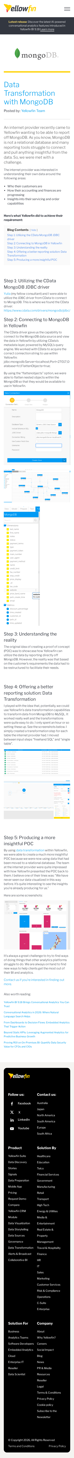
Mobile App (15, 1186)
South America (46, 1121)
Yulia (7, 293)
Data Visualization (19, 1223)
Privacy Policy (45, 1398)
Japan (40, 1109)
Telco (40, 1168)
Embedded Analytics (20, 1349)
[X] (21, 1112)
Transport (43, 1199)
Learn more (47, 29)
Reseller (13, 1368)
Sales (40, 1272)
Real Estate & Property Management (45, 1235)
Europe (41, 1127)
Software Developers (21, 1343)
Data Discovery (17, 1162)
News (40, 1362)
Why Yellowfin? (46, 1337)
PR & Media (44, 1368)
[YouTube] (21, 1129)
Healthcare (43, 1156)
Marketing (43, 1278)
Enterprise (43, 1309)
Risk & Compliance (48, 1290)
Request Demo (17, 1198)
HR (39, 1260)
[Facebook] (21, 1104)
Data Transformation (20, 1247)
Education (43, 1162)
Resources (43, 1374)
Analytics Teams (18, 1337)
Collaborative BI (18, 1260)
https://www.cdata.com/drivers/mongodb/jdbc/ (37, 310)
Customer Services (48, 1284)
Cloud (11, 1355)
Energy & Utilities (47, 1211)
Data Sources (16, 1235)
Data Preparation (18, 1180)
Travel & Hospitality (49, 1247)
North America (46, 1115)
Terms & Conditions (49, 1392)
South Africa (44, 1133)
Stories (12, 1168)
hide (33, 230)
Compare (14, 1204)
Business (13, 1331)
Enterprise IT (16, 1362)
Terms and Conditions (21, 1446)
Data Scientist (16, 1374)
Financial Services (48, 1174)
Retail (40, 1192)
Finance (42, 1254)
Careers (42, 1343)
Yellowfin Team (33, 111)
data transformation (30, 850)
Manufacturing (46, 1186)
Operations (43, 1296)
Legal (40, 1386)
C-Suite (41, 1303)
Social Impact (45, 1349)
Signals (12, 1174)
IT (38, 1266)
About (40, 1331)
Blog (40, 1355)
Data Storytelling (18, 1229)
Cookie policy (45, 1404)
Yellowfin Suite (17, 1156)
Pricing (12, 1192)
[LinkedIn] (21, 1120)
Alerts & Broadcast (19, 1253)
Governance (15, 1241)
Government (44, 1180)
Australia (42, 1103)
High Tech (43, 1205)
